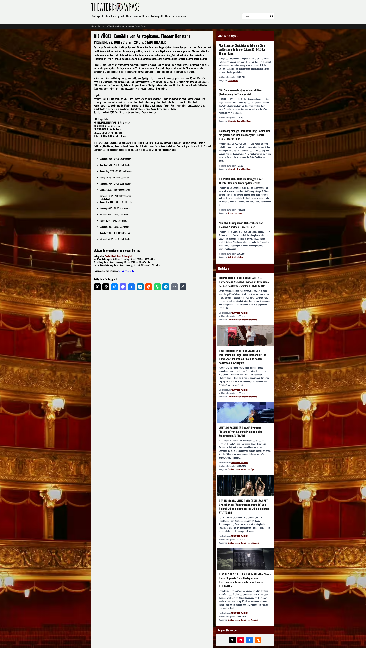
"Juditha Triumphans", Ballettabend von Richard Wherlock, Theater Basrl (241, 225)
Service (146, 16)
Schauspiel (127, 256)
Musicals (254, 619)
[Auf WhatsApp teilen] (157, 286)
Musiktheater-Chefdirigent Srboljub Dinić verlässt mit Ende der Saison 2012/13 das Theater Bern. (242, 49)
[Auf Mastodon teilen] (123, 286)
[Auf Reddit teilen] (148, 286)
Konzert (231, 319)
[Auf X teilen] (97, 286)
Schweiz (231, 80)
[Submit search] (271, 16)
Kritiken (105, 16)
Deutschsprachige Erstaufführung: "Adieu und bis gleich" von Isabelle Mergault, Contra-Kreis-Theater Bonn (245, 135)
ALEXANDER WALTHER (239, 312)
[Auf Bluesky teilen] (114, 286)
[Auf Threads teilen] (105, 286)
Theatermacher (133, 16)
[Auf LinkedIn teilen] (140, 286)
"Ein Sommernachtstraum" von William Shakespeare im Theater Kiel (240, 92)
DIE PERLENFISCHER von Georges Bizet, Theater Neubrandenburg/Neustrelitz (241, 181)
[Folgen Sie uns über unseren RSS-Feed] (258, 640)
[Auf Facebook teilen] (131, 286)
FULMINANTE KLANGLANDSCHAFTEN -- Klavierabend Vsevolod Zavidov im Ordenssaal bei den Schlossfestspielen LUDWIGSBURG (244, 282)
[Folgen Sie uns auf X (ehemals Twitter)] (232, 640)
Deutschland (110, 256)
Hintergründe (118, 16)
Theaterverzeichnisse (175, 16)
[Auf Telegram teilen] (165, 286)
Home (94, 26)
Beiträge (96, 16)
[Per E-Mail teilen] (174, 286)
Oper (253, 469)
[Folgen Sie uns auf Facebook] (249, 640)
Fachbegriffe (157, 16)
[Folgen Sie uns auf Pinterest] (240, 640)
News (119, 256)
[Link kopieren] (183, 286)
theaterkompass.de (126, 271)
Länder (244, 319)
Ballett (230, 257)
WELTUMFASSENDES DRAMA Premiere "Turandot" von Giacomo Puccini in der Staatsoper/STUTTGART (240, 431)
